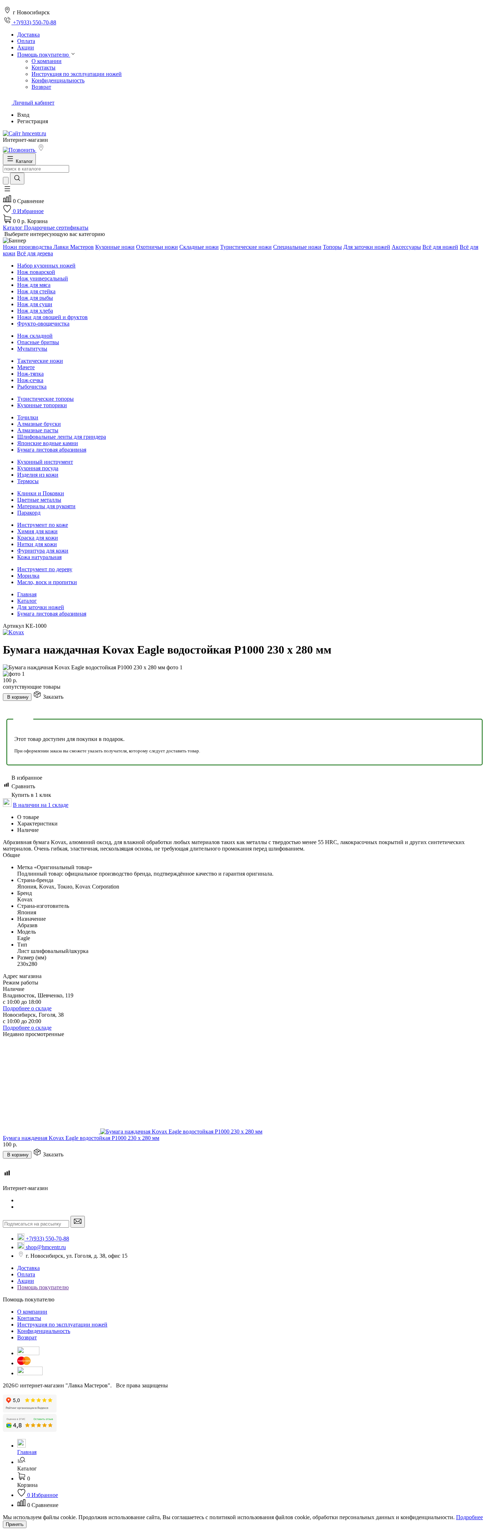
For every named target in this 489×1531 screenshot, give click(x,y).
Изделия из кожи (37, 475)
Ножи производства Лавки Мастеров (48, 247)
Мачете (26, 367)
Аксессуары (406, 247)
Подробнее (469, 1517)
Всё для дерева (35, 253)
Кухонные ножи (115, 247)
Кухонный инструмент (45, 462)
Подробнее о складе (27, 1008)
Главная (27, 594)
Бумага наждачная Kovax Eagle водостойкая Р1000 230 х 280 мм (81, 1138)
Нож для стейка (36, 291)
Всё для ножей (440, 247)
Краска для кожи (37, 538)
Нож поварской (36, 272)
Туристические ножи (246, 247)
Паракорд (28, 513)
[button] (7, 191)
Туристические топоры (45, 399)
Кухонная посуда (37, 468)
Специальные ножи (297, 247)
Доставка (28, 1268)
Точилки (27, 417)
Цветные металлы (39, 500)
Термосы (28, 481)
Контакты (43, 67)
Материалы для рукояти (46, 506)
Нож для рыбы (35, 298)
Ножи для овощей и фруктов (52, 317)
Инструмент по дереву (44, 569)
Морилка (28, 576)
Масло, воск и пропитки (47, 582)
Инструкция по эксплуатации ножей (77, 74)
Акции (25, 1281)
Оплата (26, 1274)
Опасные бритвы (38, 342)
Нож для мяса (33, 285)
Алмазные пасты (37, 430)
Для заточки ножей (366, 247)
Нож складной (35, 336)
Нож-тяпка (30, 374)
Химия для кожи (37, 531)
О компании (47, 61)
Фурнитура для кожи (42, 551)
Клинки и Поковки (40, 493)
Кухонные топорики (42, 405)
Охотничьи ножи (157, 247)
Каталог (27, 601)
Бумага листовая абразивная (51, 450)
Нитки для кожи (37, 544)
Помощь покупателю (43, 1287)
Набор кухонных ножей (46, 266)
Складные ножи (199, 247)
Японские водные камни (47, 443)
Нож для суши (34, 304)
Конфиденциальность (58, 80)
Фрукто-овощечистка (43, 324)
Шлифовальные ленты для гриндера (61, 437)
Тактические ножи (40, 361)
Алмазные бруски (39, 424)
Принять (15, 1524)
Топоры (332, 247)
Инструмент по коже (42, 525)
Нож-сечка (30, 380)
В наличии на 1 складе (40, 805)
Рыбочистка (32, 387)
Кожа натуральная (39, 557)
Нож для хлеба (35, 311)
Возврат (41, 87)
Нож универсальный (42, 278)
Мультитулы (32, 349)
